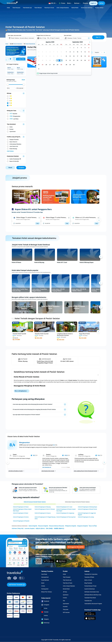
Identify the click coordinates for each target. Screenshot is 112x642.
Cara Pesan (44, 574)
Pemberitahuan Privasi (90, 586)
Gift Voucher (66, 612)
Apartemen (66, 603)
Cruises (65, 597)
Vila (64, 600)
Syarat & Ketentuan (89, 589)
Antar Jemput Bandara (69, 586)
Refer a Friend (88, 580)
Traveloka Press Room (90, 597)
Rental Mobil (66, 589)
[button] (93, 3)
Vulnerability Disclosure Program (93, 603)
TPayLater (65, 609)
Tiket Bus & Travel (67, 583)
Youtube (46, 612)
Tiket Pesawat (66, 577)
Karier (42, 583)
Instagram (46, 604)
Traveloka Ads (88, 600)
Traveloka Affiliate (89, 577)
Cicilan (43, 586)
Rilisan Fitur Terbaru (46, 592)
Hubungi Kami (45, 577)
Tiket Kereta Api (67, 580)
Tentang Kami (44, 589)
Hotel (64, 574)
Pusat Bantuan (45, 580)
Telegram (46, 619)
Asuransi (65, 606)
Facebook (46, 601)
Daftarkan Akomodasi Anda (91, 592)
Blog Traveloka (88, 583)
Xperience (65, 595)
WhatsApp (46, 622)
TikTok (45, 608)
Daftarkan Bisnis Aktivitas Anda (92, 595)
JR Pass (65, 592)
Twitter (46, 615)
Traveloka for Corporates (90, 574)
